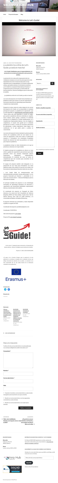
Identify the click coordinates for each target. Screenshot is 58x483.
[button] (29, 36)
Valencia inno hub (18, 5)
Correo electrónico (8, 378)
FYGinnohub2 (18, 62)
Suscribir (28, 462)
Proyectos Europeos (13, 14)
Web (4, 385)
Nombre (6, 370)
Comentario (7, 351)
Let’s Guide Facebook (16, 217)
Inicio (4, 14)
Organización (39, 121)
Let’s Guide (18, 213)
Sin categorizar (10, 333)
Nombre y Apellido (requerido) (43, 107)
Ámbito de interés (40, 127)
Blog (22, 14)
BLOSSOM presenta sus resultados (26, 311)
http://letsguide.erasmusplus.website (24, 112)
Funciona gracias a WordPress (10, 479)
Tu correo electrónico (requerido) (44, 114)
